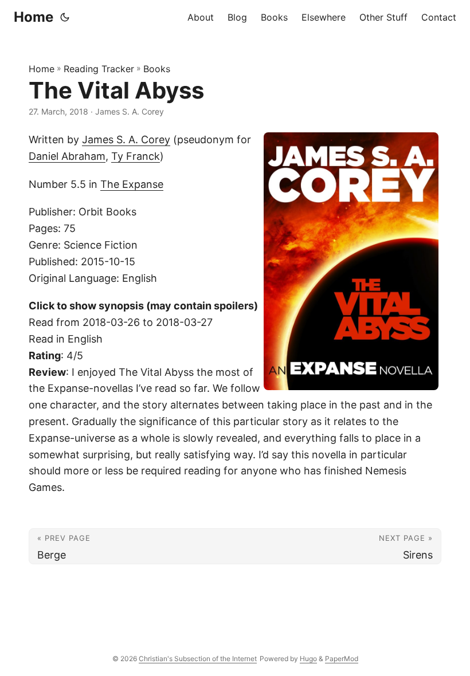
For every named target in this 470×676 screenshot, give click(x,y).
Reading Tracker (99, 68)
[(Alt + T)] (65, 17)
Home (33, 17)
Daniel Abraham (67, 156)
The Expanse (131, 184)
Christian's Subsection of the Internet (198, 658)
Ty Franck (135, 156)
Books (156, 68)
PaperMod (341, 658)
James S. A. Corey (126, 139)
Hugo (308, 658)
